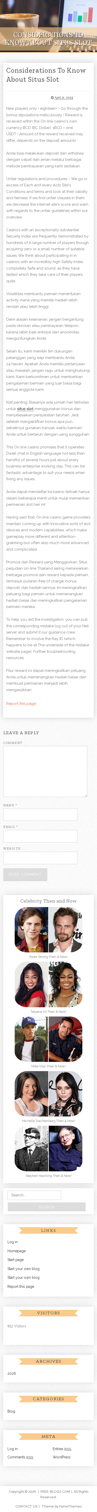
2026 (11, 1373)
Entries (62, 1449)
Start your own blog (23, 1269)
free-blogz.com (55, 1491)
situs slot (25, 409)
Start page (15, 1260)
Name (10, 805)
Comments (20, 1457)
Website (12, 848)
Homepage (16, 1251)
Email (10, 827)
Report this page (21, 703)
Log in (12, 1242)
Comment (13, 743)
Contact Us (26, 1506)
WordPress (62, 1457)
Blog (11, 1411)
